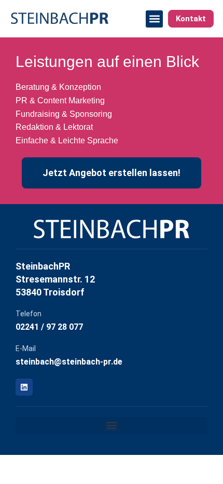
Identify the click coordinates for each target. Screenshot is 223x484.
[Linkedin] (24, 387)
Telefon (28, 314)
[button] (154, 19)
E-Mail (26, 348)
